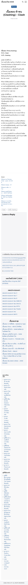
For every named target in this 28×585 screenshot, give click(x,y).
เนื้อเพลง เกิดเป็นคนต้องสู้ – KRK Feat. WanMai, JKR (6, 197)
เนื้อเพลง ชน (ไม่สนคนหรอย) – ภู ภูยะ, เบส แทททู (7, 181)
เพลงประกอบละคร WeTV (9, 314)
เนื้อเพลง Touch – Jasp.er (9, 351)
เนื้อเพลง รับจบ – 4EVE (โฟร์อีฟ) (11, 326)
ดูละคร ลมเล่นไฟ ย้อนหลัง (7, 455)
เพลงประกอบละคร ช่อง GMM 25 (12, 301)
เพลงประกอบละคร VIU (9, 311)
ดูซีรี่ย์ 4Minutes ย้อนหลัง (6, 493)
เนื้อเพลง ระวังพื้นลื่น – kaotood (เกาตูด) (14, 324)
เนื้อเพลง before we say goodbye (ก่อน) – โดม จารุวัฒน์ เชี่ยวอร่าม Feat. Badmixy (13, 356)
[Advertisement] (14, 35)
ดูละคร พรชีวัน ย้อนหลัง (7, 487)
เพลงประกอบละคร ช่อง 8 (9, 298)
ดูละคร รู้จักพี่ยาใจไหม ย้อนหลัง (7, 506)
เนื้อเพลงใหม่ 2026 (7, 2)
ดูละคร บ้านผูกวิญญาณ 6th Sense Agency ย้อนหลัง (7, 514)
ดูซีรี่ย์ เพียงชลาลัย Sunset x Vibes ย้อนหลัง (7, 402)
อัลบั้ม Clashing (12, 209)
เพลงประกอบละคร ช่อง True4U (11, 309)
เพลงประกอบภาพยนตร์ (6, 561)
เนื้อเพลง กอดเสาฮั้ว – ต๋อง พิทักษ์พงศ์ (13, 348)
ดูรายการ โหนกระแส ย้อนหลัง (7, 467)
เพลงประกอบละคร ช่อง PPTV (11, 306)
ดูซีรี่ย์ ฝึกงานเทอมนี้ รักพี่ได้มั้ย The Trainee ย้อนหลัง (7, 479)
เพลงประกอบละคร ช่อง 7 (9, 295)
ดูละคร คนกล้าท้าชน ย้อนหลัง (7, 461)
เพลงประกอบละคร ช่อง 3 (9, 293)
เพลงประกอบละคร (6, 566)
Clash (3, 209)
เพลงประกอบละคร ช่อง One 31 (11, 303)
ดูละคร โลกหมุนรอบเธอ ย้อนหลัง (7, 426)
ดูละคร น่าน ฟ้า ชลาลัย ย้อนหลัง (7, 381)
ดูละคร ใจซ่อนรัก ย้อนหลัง (7, 387)
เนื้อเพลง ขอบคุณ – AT (6, 184)
